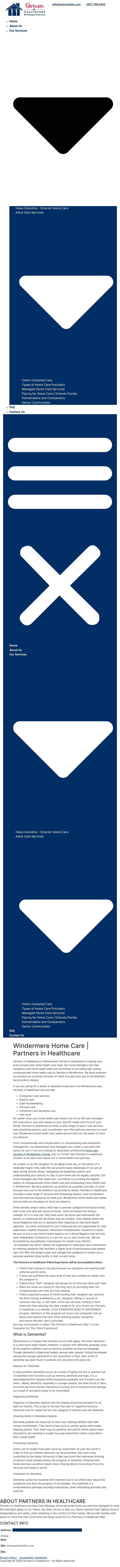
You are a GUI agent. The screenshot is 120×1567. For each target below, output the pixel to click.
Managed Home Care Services (43, 389)
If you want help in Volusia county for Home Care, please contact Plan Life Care (54, 1551)
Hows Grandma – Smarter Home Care (42, 208)
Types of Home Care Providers (43, 385)
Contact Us (17, 412)
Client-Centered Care (37, 380)
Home (13, 21)
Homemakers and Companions (43, 398)
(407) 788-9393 (95, 4)
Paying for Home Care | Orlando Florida (49, 393)
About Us (15, 26)
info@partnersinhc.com (66, 4)
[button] (60, 528)
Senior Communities (36, 402)
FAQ (12, 407)
